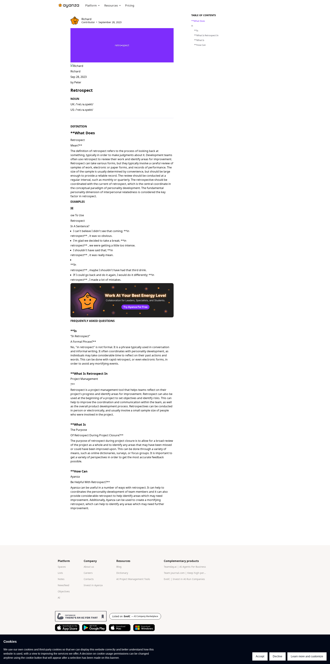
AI (59, 597)
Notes (61, 579)
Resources (111, 5)
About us (89, 566)
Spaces (62, 566)
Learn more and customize (307, 656)
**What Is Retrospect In (89, 373)
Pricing (129, 5)
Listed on (135, 616)
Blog (119, 566)
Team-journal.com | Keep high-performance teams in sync (186, 572)
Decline (277, 656)
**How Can (78, 471)
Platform (91, 5)
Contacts (89, 579)
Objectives (64, 591)
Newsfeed (63, 585)
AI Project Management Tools (133, 579)
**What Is (78, 424)
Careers (88, 572)
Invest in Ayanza (93, 585)
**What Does (82, 132)
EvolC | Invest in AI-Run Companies (184, 579)
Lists (60, 572)
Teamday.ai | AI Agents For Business (185, 566)
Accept (260, 656)
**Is (73, 331)
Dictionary (122, 572)
